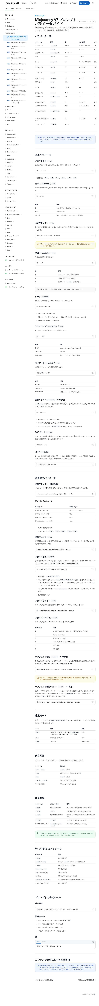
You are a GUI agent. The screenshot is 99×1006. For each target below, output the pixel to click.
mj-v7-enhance (73, 732)
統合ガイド (19, 8)
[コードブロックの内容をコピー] (92, 170)
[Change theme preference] (92, 3)
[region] (65, 86)
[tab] (38, 942)
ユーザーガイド (29, 8)
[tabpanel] (65, 946)
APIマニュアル (9, 8)
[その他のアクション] (94, 21)
